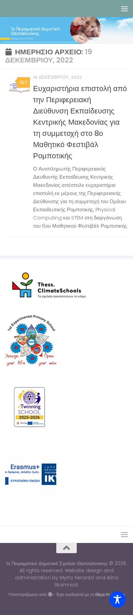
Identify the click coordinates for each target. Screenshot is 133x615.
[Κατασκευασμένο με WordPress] (50, 595)
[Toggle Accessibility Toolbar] (117, 599)
